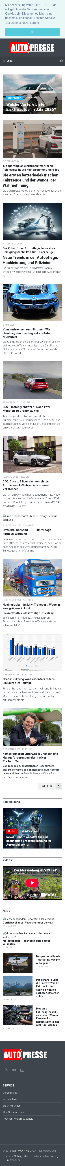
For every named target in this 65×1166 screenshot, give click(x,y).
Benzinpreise (10, 1092)
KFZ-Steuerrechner (13, 1112)
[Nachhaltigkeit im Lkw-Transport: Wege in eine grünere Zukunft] (32, 560)
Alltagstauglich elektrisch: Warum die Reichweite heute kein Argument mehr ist (31, 167)
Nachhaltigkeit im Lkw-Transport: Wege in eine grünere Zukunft (31, 606)
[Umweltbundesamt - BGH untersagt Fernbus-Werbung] (32, 516)
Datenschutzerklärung (45, 1156)
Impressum (13, 1160)
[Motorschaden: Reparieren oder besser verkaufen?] (31, 933)
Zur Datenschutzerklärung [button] (22, 22)
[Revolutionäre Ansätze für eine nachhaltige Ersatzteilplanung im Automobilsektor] (32, 810)
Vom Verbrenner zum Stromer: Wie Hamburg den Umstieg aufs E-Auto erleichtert (26, 333)
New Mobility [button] (14, 98)
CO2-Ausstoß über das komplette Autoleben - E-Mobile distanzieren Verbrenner (26, 485)
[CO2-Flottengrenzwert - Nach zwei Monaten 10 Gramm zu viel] (32, 363)
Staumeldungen (12, 1105)
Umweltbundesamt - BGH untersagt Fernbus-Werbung (27, 532)
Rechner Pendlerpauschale (18, 1118)
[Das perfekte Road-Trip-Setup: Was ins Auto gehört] (17, 954)
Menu (10, 61)
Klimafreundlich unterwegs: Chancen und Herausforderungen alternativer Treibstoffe (30, 757)
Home (6, 1156)
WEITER (47, 786)
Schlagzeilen (21, 1156)
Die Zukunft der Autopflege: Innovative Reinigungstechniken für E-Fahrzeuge (29, 250)
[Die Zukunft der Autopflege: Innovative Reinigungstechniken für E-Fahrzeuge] (32, 204)
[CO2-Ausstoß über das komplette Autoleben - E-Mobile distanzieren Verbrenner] (32, 437)
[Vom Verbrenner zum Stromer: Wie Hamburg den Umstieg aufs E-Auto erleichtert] (32, 285)
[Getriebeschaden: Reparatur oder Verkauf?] (29, 919)
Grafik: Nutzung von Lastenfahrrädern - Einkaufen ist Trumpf (29, 681)
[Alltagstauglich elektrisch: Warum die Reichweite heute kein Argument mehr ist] (32, 122)
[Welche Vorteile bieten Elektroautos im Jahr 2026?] (32, 76)
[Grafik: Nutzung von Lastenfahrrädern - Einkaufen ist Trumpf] (32, 635)
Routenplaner (10, 1099)
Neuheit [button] (12, 831)
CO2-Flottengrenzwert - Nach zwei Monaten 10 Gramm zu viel (26, 408)
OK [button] (32, 32)
